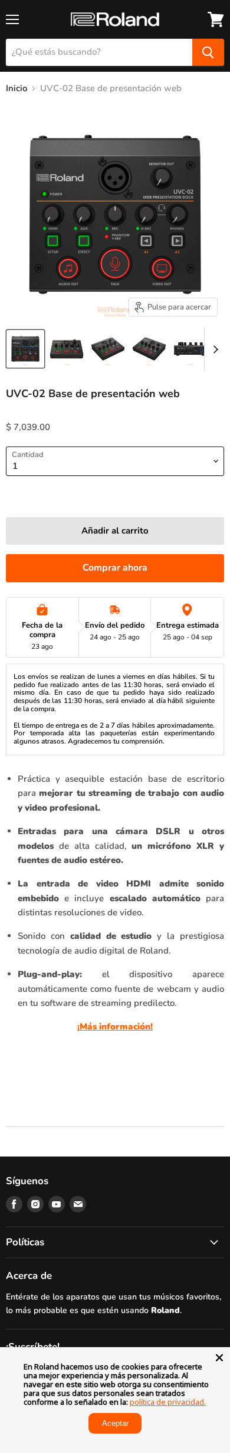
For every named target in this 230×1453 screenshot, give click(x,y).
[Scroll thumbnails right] (213, 349)
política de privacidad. (168, 1402)
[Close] (219, 1358)
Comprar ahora (115, 567)
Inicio (16, 89)
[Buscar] (208, 52)
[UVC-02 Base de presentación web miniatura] (25, 349)
